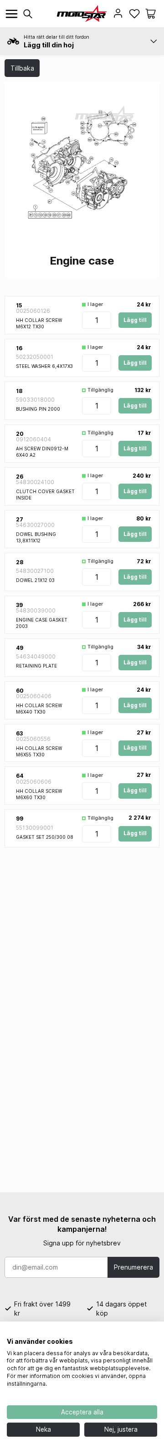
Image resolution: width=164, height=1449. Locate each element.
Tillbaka (22, 68)
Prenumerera (133, 1267)
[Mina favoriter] (134, 13)
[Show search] (27, 14)
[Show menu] (12, 14)
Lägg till (135, 319)
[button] (150, 13)
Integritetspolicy (133, 1333)
